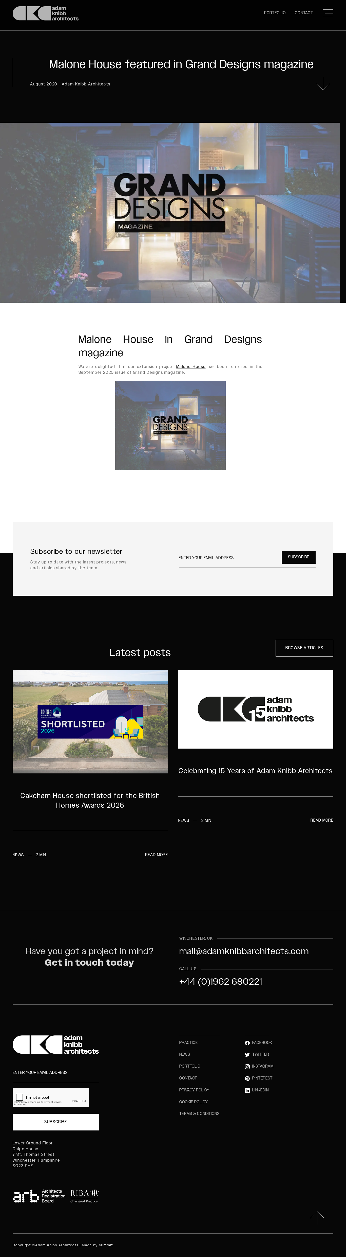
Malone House (190, 366)
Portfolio (275, 13)
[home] (46, 13)
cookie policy (193, 1102)
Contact (304, 13)
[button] (328, 13)
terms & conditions (199, 1114)
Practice (188, 1043)
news (184, 1054)
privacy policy (194, 1090)
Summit (106, 1245)
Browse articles (304, 648)
